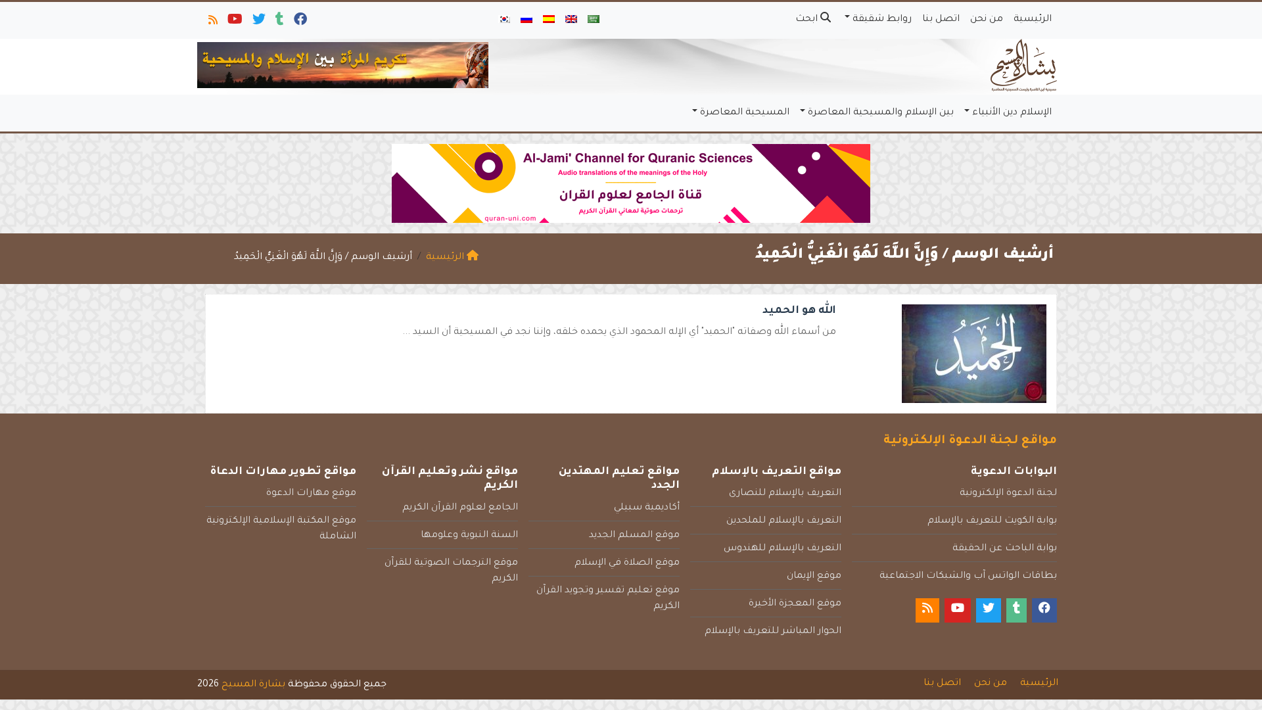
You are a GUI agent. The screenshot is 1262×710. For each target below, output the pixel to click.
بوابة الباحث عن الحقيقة (1004, 549)
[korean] (504, 20)
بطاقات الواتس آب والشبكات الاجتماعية (968, 576)
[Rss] (212, 22)
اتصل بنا (941, 19)
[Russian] (526, 20)
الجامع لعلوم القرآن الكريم (460, 508)
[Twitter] (258, 22)
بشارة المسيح (253, 685)
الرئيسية (1033, 19)
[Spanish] (549, 20)
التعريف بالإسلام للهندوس (782, 549)
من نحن (986, 19)
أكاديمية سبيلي (647, 508)
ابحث (807, 19)
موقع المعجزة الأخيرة (795, 604)
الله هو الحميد (799, 311)
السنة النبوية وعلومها (469, 536)
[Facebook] (299, 22)
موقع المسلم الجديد (634, 536)
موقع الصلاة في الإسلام (627, 563)
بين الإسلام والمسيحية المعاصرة (881, 113)
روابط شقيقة (882, 19)
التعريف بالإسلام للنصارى (785, 493)
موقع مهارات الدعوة (311, 493)
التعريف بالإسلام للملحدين (783, 521)
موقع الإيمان (814, 576)
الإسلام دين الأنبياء (1012, 113)
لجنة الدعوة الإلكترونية (1008, 493)
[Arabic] (593, 20)
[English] (571, 20)
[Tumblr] (278, 22)
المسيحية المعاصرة (744, 113)
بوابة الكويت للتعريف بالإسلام (992, 521)
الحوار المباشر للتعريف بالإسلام (773, 632)
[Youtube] (234, 22)
